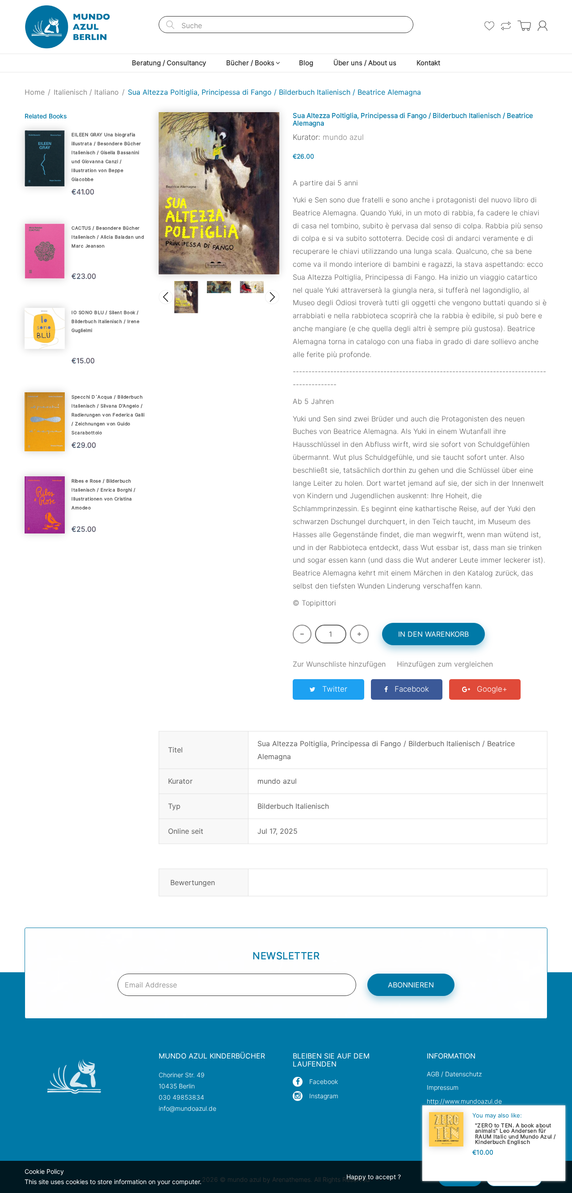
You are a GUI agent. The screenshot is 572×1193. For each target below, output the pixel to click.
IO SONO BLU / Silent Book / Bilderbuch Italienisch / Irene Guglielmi (105, 321)
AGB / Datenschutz (454, 1074)
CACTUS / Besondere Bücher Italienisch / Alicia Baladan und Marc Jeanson (108, 236)
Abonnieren (411, 984)
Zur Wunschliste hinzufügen (339, 664)
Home (35, 92)
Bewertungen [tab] (192, 882)
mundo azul (343, 137)
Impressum (442, 1087)
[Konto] (542, 26)
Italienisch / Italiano (86, 92)
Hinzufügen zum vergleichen (445, 664)
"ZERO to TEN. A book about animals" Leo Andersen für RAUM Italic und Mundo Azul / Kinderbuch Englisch (515, 1133)
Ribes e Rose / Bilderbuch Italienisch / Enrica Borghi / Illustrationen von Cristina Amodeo (104, 494)
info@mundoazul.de (187, 1108)
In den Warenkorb (433, 634)
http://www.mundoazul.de (464, 1101)
